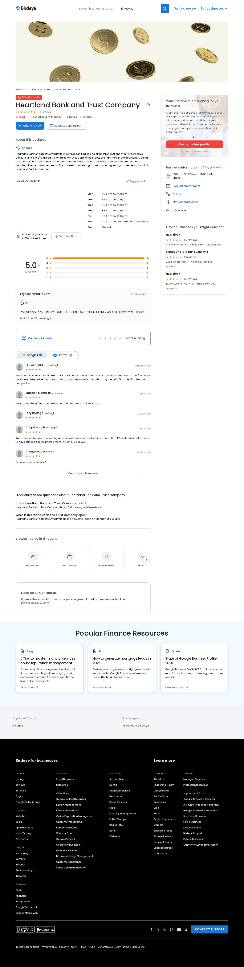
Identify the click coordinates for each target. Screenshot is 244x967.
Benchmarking (24, 870)
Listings (20, 779)
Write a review (185, 8)
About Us (159, 779)
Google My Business (68, 844)
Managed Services (194, 779)
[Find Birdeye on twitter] (158, 929)
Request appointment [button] (186, 186)
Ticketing (21, 876)
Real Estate (116, 825)
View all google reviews (83, 473)
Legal (112, 807)
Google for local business (71, 799)
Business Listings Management (74, 856)
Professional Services (195, 785)
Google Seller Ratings (28, 802)
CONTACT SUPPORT (209, 929)
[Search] (165, 8)
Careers (158, 825)
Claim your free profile (193, 144)
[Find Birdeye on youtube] (179, 929)
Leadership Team (164, 785)
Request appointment (68, 125)
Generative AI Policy (109, 947)
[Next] (146, 559)
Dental (113, 785)
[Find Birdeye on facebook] (151, 929)
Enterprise (62, 785)
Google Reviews (65, 839)
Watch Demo (161, 790)
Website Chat (64, 833)
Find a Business (192, 821)
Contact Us (160, 853)
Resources (160, 802)
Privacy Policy (49, 947)
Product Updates (164, 819)
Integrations (23, 901)
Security (64, 947)
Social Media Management (71, 867)
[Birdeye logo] (27, 8)
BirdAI (19, 890)
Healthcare (115, 796)
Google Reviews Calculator (199, 799)
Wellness (114, 836)
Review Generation (67, 810)
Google (182, 210)
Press (157, 813)
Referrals (21, 790)
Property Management (122, 813)
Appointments (24, 827)
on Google (53, 365)
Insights (20, 864)
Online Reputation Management (75, 816)
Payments (22, 839)
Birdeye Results (163, 842)
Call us (177, 194)
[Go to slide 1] (193, 137)
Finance (37, 89)
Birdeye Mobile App (27, 913)
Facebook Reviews (67, 850)
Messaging (22, 853)
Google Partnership (27, 907)
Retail (112, 830)
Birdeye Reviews (163, 836)
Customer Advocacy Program (200, 844)
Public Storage (117, 819)
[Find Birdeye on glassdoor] (186, 929)
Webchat (21, 816)
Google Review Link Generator (200, 810)
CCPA (91, 947)
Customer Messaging (69, 821)
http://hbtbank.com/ (185, 202)
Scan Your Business (194, 816)
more (139, 312)
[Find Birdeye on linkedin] (164, 929)
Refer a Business (193, 839)
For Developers (192, 827)
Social (19, 821)
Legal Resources (163, 847)
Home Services (118, 802)
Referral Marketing (66, 827)
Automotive (116, 779)
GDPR (74, 947)
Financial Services (119, 790)
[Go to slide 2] (195, 137)
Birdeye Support (192, 833)
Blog (156, 807)
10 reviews (45, 112)
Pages (19, 796)
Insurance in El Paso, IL (135, 725)
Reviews (20, 785)
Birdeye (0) (65, 355)
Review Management (68, 804)
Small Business (65, 779)
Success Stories (163, 830)
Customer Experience (69, 862)
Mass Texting (23, 833)
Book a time (161, 796)
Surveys (20, 858)
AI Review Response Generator (201, 804)
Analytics (21, 895)
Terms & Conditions (27, 947)
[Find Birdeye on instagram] (171, 929)
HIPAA (83, 947)
